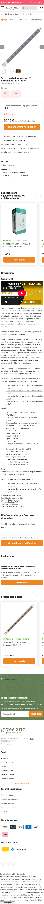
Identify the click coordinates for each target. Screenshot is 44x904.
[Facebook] (3, 864)
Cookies (4, 811)
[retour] (2, 47)
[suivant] (41, 47)
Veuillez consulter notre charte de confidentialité (19, 538)
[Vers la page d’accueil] (12, 8)
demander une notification (22, 126)
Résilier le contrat (22, 784)
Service (4, 752)
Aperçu (4, 20)
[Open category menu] (2, 7)
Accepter (8, 902)
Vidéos (12, 20)
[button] (3, 71)
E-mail (4, 527)
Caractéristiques (37, 20)
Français (36, 2)
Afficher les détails (36, 900)
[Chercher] (34, 8)
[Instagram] (14, 864)
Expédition (32, 121)
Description (23, 20)
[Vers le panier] (41, 8)
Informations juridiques (11, 789)
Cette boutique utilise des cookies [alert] (12, 874)
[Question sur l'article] (11, 182)
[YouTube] (8, 864)
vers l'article (19, 260)
